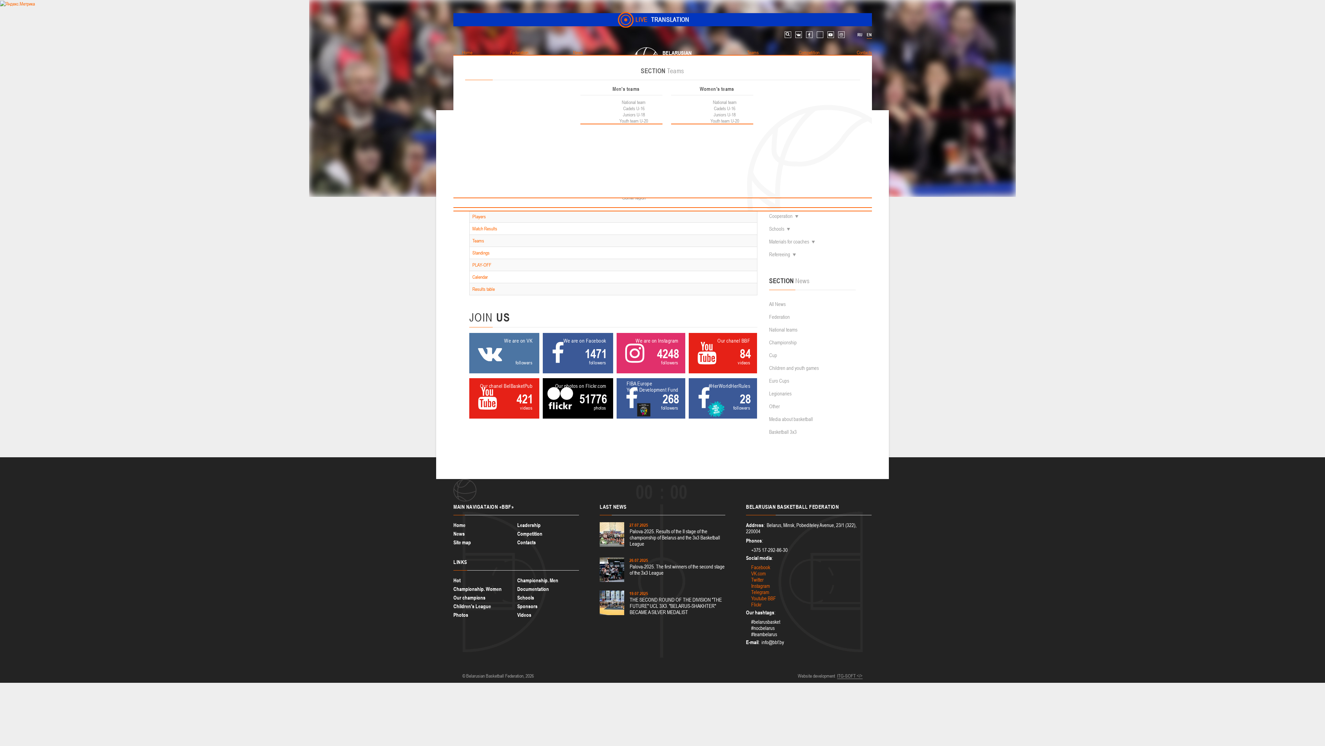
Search (788, 34)
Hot (457, 580)
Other (774, 406)
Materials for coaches (789, 242)
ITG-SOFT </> (850, 676)
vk (798, 34)
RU (859, 34)
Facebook (760, 567)
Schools (776, 229)
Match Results (484, 228)
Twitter (757, 580)
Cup (773, 355)
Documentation (533, 589)
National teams (783, 330)
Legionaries (780, 393)
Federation (779, 317)
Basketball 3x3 (783, 432)
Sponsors (527, 606)
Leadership (529, 525)
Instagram (760, 586)
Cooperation (781, 216)
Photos (460, 615)
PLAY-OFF (481, 265)
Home (459, 525)
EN (869, 34)
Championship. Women (477, 589)
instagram (841, 34)
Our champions (469, 598)
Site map (462, 542)
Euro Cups (779, 381)
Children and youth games (794, 368)
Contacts (526, 542)
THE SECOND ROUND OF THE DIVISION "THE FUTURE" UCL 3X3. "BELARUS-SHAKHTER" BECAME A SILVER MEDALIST (676, 606)
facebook (809, 34)
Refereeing (779, 254)
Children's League (472, 606)
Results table (483, 289)
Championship (783, 342)
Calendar (480, 277)
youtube (830, 34)
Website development (816, 676)
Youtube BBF (763, 598)
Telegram (760, 592)
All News (777, 304)
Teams (478, 240)
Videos (524, 615)
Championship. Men (537, 580)
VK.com (758, 573)
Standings (481, 253)
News (459, 534)
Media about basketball (791, 419)
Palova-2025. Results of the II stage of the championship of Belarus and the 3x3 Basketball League (675, 537)
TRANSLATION (662, 19)
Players (479, 216)
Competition (529, 534)
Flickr (756, 605)
